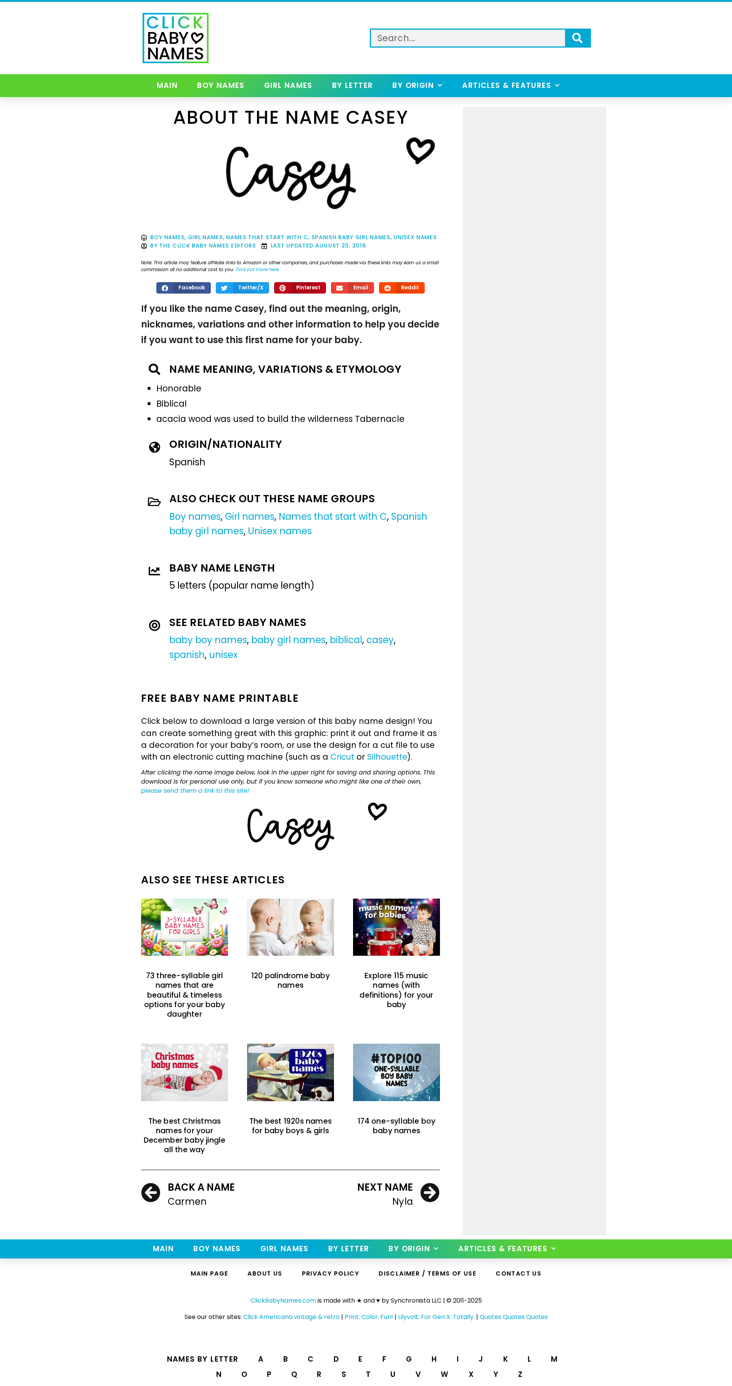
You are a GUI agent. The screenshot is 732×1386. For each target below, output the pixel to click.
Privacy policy (331, 1273)
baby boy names (208, 640)
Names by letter (203, 1359)
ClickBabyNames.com (283, 1300)
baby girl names (288, 640)
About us (264, 1273)
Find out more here (257, 269)
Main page (209, 1273)
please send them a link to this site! (195, 790)
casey (380, 640)
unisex (223, 654)
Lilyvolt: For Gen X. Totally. (436, 1317)
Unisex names (415, 237)
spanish (187, 654)
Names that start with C (267, 237)
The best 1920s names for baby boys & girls (290, 1126)
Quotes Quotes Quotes (514, 1317)
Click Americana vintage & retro (291, 1317)
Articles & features (506, 85)
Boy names (221, 85)
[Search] (577, 38)
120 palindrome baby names (290, 980)
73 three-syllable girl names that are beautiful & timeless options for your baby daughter (184, 995)
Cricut (342, 756)
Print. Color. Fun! (369, 1317)
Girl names (288, 85)
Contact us (518, 1273)
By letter (352, 85)
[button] (183, 288)
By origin (413, 85)
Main (167, 85)
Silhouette (387, 756)
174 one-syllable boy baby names (397, 1126)
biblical (346, 640)
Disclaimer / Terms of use (427, 1273)
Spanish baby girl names (350, 237)
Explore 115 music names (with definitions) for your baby (396, 990)
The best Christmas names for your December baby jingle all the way (185, 1135)
